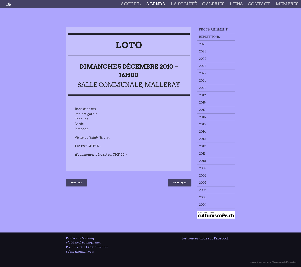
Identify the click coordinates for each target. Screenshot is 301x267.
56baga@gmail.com (80, 251)
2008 (202, 175)
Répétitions (209, 37)
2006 (202, 190)
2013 (202, 139)
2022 (202, 73)
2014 (202, 131)
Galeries (213, 3)
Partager (180, 182)
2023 (202, 66)
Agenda (155, 3)
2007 (202, 182)
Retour (77, 182)
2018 (202, 102)
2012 (202, 146)
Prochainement (213, 29)
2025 (202, 51)
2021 (202, 80)
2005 (202, 197)
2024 (202, 58)
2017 (202, 110)
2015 (202, 124)
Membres (287, 3)
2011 (202, 153)
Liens (236, 3)
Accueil (131, 3)
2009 (203, 168)
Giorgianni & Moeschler (285, 262)
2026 (202, 44)
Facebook (221, 238)
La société (184, 3)
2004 (203, 204)
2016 (202, 117)
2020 (202, 88)
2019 (202, 95)
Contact (259, 3)
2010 (202, 161)
